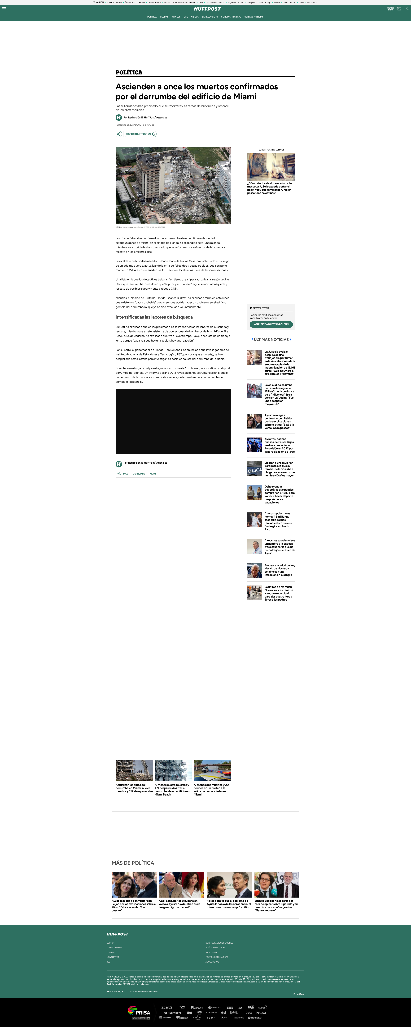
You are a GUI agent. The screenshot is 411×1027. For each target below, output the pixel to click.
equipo (110, 943)
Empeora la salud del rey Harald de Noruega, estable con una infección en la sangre (280, 570)
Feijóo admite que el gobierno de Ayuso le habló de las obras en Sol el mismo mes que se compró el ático (229, 904)
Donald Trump (154, 2)
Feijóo (142, 2)
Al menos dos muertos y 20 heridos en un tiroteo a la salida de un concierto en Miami (211, 789)
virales (176, 17)
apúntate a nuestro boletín (271, 324)
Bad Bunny (265, 2)
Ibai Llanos (312, 2)
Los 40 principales (184, 1008)
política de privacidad (217, 957)
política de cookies (215, 947)
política (152, 17)
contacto (112, 952)
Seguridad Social (235, 2)
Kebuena (259, 1012)
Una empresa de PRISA (140, 1010)
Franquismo (251, 2)
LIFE (186, 17)
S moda (226, 1017)
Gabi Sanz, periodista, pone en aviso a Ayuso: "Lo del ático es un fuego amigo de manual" (179, 904)
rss (108, 962)
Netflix (277, 2)
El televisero (210, 17)
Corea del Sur (289, 2)
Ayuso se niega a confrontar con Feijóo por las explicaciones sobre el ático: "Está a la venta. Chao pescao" (279, 421)
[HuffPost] (117, 933)
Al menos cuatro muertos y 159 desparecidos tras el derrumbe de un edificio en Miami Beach (172, 789)
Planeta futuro (248, 1012)
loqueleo (240, 1017)
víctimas (122, 473)
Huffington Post (173, 1012)
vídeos (195, 17)
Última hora (390, 9)
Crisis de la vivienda (215, 2)
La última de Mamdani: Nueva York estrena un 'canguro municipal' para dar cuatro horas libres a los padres (279, 593)
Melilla (167, 2)
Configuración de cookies (219, 943)
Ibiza (200, 2)
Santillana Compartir (216, 1008)
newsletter (113, 957)
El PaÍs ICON (212, 1017)
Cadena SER (230, 1008)
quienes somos (114, 947)
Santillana (199, 1008)
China (301, 2)
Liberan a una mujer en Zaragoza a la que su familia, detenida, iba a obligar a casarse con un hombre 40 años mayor (280, 469)
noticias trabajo (231, 17)
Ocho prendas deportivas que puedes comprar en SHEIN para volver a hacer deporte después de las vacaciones (280, 494)
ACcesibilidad (212, 962)
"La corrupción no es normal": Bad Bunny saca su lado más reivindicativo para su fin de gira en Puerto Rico (278, 521)
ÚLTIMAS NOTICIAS (254, 17)
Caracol (262, 1008)
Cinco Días (212, 1012)
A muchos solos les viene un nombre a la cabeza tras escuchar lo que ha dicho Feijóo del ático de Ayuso (280, 547)
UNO (191, 1012)
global (164, 17)
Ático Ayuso (130, 2)
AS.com (240, 1008)
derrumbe (139, 473)
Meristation (255, 1017)
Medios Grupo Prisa (140, 1018)
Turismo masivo (114, 2)
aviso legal (211, 952)
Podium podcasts (198, 1017)
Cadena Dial (225, 1012)
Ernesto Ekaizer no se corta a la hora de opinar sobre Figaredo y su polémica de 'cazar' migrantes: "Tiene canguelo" (276, 905)
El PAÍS (168, 1008)
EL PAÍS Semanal (236, 1012)
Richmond (166, 1017)
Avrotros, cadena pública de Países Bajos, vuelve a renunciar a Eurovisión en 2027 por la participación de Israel (280, 445)
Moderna (182, 1017)
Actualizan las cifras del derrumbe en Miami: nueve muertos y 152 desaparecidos (134, 788)
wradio (200, 1012)
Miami (153, 473)
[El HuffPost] (207, 9)
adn (251, 1008)
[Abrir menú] (4, 9)
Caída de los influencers (184, 2)
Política (129, 72)
